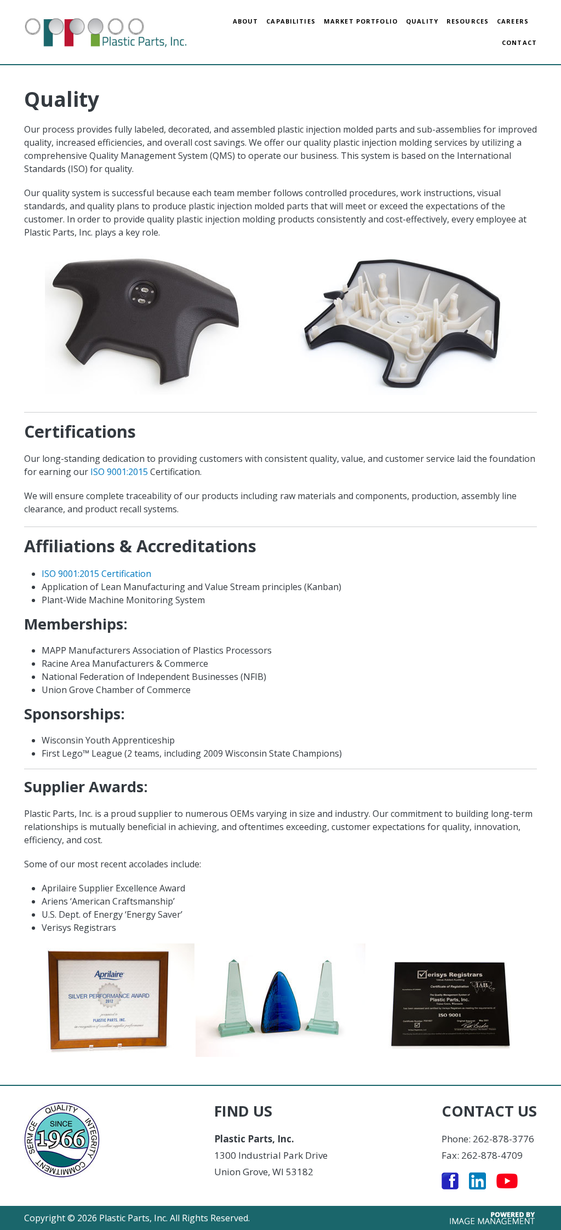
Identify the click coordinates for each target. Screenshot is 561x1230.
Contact (519, 42)
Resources (467, 21)
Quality (422, 21)
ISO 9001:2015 (119, 472)
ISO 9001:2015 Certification (96, 574)
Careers (513, 21)
